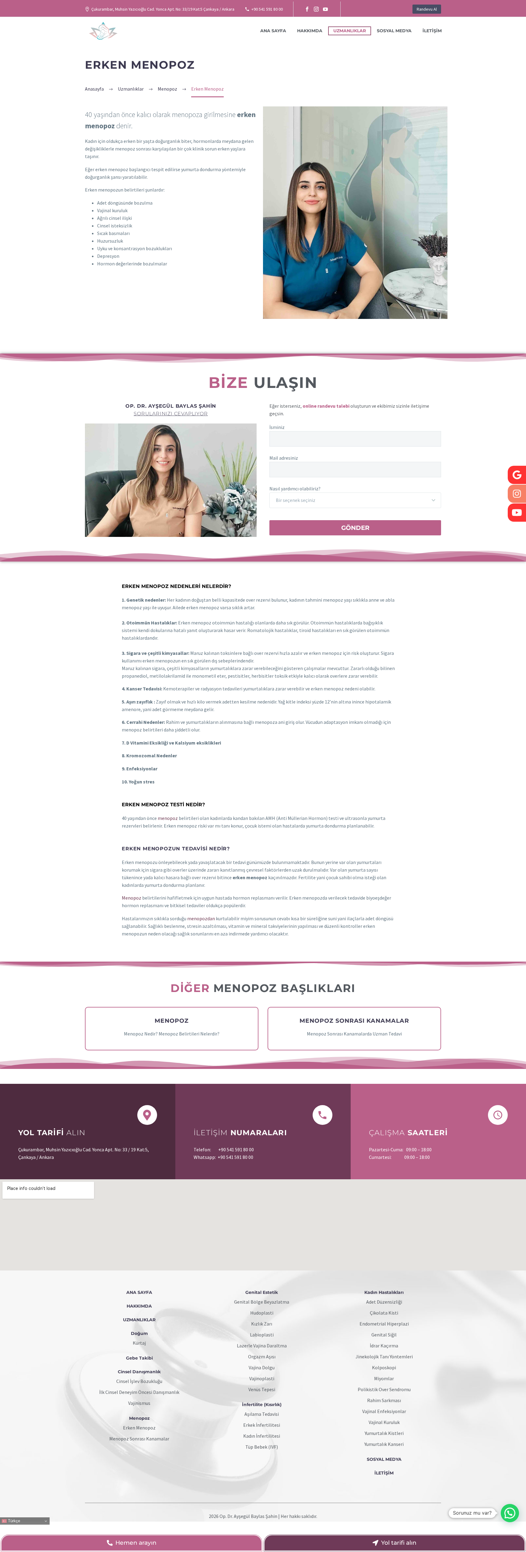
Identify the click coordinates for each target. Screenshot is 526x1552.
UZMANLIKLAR (349, 30)
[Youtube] (517, 512)
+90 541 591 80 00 (267, 9)
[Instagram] (316, 9)
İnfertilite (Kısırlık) (262, 1404)
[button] (510, 1513)
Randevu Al (427, 9)
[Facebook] (307, 9)
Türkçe (13, 1521)
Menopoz (131, 898)
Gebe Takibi (139, 1358)
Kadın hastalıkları (384, 1292)
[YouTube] (325, 9)
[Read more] (171, 1029)
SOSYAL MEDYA (394, 30)
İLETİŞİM (432, 30)
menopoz (168, 818)
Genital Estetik (261, 1292)
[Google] (517, 475)
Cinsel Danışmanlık (139, 1371)
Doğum (139, 1333)
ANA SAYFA (273, 30)
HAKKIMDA (309, 30)
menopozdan (201, 918)
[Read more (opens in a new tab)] (87, 1133)
